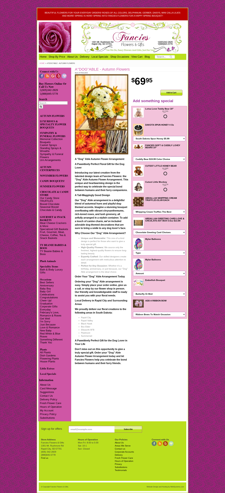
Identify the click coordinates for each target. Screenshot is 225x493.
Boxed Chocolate (49, 204)
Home (43, 56)
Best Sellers (47, 282)
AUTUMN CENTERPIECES (50, 168)
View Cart (136, 56)
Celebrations (47, 294)
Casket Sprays (48, 145)
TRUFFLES (46, 201)
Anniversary (47, 285)
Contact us (120, 449)
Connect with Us (49, 71)
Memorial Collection (51, 139)
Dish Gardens (48, 355)
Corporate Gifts (49, 306)
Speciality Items (49, 266)
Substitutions (47, 417)
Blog (147, 56)
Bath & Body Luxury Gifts (51, 271)
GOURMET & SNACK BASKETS (53, 218)
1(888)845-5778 (49, 93)
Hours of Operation (51, 406)
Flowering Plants (49, 358)
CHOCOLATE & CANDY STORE (54, 193)
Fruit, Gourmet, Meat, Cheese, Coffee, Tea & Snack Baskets (53, 235)
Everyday (45, 309)
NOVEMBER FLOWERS (54, 175)
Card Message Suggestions (48, 390)
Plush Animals (48, 261)
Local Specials (100, 56)
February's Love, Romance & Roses (50, 314)
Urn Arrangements (50, 160)
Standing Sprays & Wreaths (50, 150)
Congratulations (49, 297)
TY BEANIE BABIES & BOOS (53, 246)
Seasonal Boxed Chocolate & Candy (51, 209)
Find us (44, 458)
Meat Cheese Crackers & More (53, 225)
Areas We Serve (123, 445)
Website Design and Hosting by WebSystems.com (165, 487)
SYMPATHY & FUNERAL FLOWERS (52, 134)
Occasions (45, 279)
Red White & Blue (50, 333)
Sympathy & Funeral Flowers (51, 156)
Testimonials (121, 470)
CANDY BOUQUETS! (52, 181)
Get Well (45, 318)
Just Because (48, 324)
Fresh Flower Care (50, 403)
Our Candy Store (49, 198)
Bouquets (45, 142)
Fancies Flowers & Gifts (132, 37)
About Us (72, 56)
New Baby (46, 330)
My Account (46, 410)
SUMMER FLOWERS (52, 186)
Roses (43, 336)
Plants (43, 349)
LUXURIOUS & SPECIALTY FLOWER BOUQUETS (53, 124)
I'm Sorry (45, 321)
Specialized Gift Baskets (54, 229)
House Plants (47, 361)
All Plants (45, 352)
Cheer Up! (46, 300)
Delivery (84, 56)
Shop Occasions (119, 56)
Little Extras (47, 368)
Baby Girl (45, 291)
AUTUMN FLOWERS (52, 115)
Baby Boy (45, 288)
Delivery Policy (48, 399)
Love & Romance (50, 327)
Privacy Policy (48, 414)
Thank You (46, 342)
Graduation (46, 303)
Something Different (51, 339)
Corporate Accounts (124, 452)
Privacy (118, 464)
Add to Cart (171, 93)
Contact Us (46, 395)
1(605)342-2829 (49, 90)
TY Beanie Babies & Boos (51, 253)
